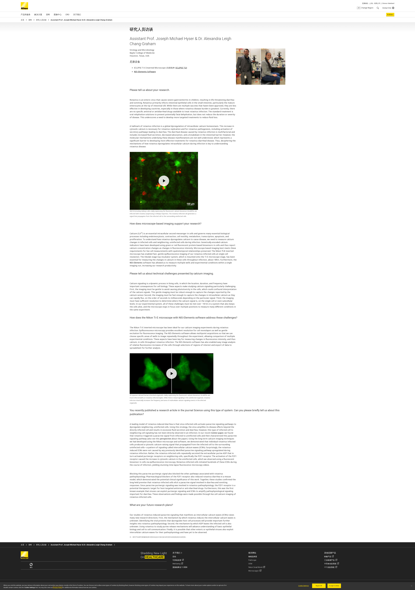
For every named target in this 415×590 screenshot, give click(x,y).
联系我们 (390, 14)
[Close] (411, 585)
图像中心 (58, 14)
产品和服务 (25, 14)
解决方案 (38, 14)
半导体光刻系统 (330, 563)
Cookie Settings (303, 586)
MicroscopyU (253, 571)
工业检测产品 (329, 560)
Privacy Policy (57, 587)
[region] (207, 586)
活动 (174, 556)
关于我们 (77, 14)
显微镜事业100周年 (180, 567)
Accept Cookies (334, 586)
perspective (165, 438)
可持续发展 (176, 560)
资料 (48, 14)
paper (217, 433)
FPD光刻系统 (329, 567)
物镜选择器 (252, 556)
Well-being (176, 563)
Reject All (319, 586)
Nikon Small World (255, 567)
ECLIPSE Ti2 (181, 67)
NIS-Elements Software (145, 71)
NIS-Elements (136, 262)
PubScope (252, 560)
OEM (250, 563)
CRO (67, 14)
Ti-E (223, 251)
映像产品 (327, 556)
